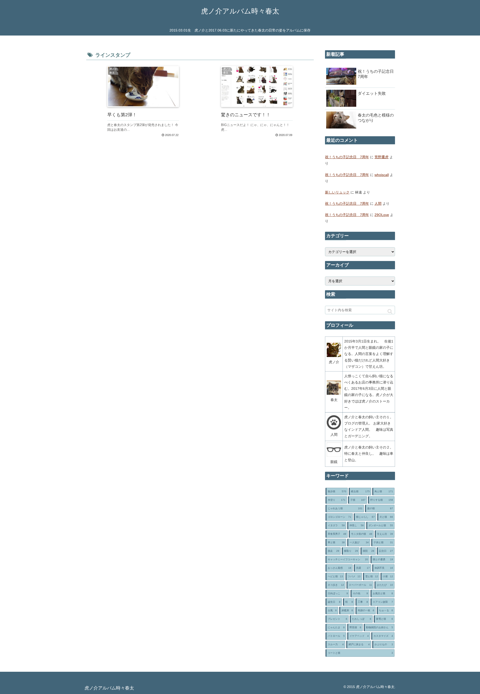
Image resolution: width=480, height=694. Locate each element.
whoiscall (381, 175)
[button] (390, 311)
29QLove (381, 215)
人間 (378, 204)
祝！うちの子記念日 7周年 (347, 157)
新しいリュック (337, 192)
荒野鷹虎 (381, 157)
